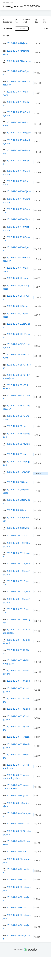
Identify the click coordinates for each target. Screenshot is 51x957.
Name (9, 28)
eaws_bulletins (14, 6)
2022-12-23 (32, 6)
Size (46, 28)
